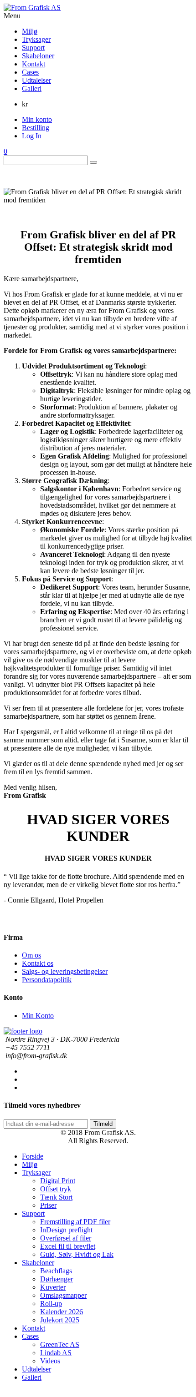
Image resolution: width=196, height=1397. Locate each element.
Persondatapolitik (47, 979)
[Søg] (93, 162)
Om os (31, 955)
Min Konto (38, 1015)
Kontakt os (37, 963)
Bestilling (35, 127)
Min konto (37, 119)
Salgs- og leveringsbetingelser (65, 971)
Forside (32, 1156)
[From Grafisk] (98, 8)
